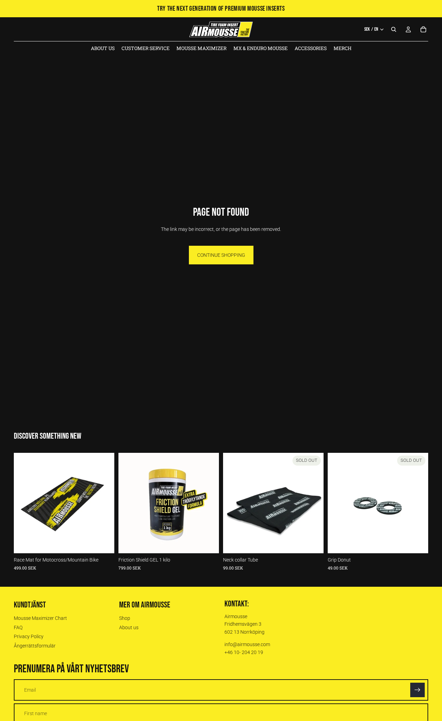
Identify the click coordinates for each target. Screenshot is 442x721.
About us (128, 627)
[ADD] (103, 542)
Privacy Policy (29, 636)
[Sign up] (417, 690)
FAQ (18, 627)
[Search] (393, 29)
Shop (124, 618)
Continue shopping (221, 255)
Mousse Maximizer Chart (40, 618)
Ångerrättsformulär (35, 646)
